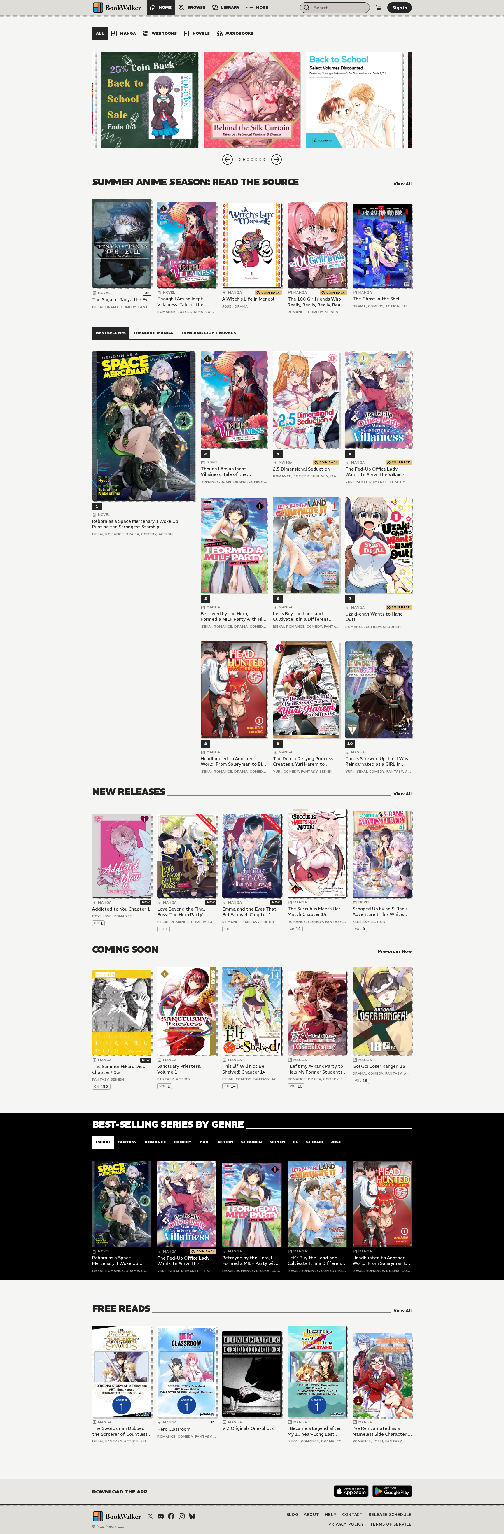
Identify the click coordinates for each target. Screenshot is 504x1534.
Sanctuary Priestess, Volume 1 (179, 1069)
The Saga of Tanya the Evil (121, 299)
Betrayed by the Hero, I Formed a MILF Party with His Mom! (232, 616)
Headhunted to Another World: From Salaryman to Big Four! (233, 761)
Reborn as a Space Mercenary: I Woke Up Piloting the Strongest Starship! (135, 524)
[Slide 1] (150, 100)
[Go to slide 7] (264, 159)
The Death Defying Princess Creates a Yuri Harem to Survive (303, 761)
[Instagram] (181, 1516)
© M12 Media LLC (108, 1526)
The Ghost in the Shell (376, 298)
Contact (352, 1515)
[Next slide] (276, 159)
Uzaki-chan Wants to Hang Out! (374, 617)
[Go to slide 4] (252, 159)
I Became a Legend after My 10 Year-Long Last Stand (314, 1431)
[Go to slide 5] (256, 159)
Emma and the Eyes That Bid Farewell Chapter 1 (249, 912)
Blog (292, 1515)
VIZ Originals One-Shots (248, 1428)
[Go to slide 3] (248, 159)
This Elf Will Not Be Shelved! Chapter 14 (244, 1069)
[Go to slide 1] (240, 159)
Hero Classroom (173, 1429)
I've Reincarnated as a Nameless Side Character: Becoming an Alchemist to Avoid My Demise (381, 1431)
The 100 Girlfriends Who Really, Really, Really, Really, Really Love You (317, 302)
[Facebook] (171, 1516)
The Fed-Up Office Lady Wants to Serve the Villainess (376, 472)
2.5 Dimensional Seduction (301, 469)
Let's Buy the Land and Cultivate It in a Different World (301, 616)
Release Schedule (390, 1515)
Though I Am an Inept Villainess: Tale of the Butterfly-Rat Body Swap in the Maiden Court (184, 301)
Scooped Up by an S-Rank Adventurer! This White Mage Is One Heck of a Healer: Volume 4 (380, 911)
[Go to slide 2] (244, 159)
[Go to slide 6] (260, 159)
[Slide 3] (354, 100)
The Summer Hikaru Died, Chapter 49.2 (119, 1069)
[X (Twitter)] (150, 1516)
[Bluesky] (192, 1516)
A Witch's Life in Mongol (248, 299)
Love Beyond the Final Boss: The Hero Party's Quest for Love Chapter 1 (184, 912)
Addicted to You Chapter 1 (121, 909)
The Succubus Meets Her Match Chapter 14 (314, 911)
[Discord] (160, 1516)
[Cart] (378, 7)
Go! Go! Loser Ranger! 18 (379, 1066)
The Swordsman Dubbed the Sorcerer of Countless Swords (119, 1431)
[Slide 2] (252, 100)
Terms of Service (391, 1524)
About (311, 1515)
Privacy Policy (346, 1524)
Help (330, 1515)
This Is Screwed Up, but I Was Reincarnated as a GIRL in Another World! (376, 761)
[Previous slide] (227, 159)
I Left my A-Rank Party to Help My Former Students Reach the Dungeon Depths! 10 (315, 1069)
